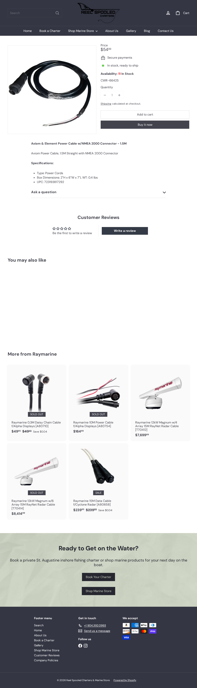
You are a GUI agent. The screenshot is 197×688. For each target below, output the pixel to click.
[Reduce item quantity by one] (105, 95)
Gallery (131, 31)
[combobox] (35, 13)
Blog (147, 31)
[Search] (57, 13)
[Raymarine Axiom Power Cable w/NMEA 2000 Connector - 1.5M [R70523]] (21, 304)
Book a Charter (49, 31)
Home (27, 31)
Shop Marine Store (81, 31)
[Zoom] (52, 90)
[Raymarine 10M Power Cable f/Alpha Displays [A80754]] (98, 401)
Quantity (107, 87)
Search (39, 625)
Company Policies (46, 660)
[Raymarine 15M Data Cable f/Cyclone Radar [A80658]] (98, 479)
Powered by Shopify (125, 680)
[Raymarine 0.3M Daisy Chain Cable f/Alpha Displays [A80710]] (37, 401)
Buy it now (145, 125)
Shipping (106, 103)
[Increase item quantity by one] (119, 95)
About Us (111, 31)
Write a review (125, 231)
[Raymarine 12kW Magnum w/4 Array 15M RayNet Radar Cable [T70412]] (160, 403)
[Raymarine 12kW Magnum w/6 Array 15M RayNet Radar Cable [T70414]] (37, 481)
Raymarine (45, 354)
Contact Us (166, 31)
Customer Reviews (47, 655)
